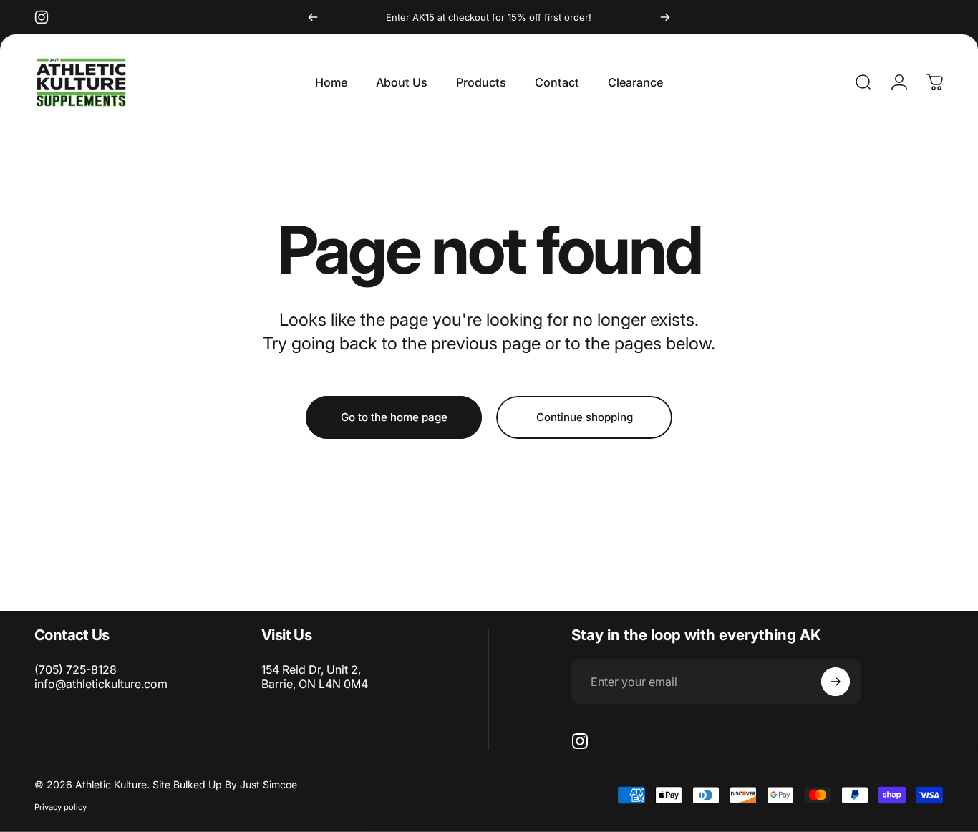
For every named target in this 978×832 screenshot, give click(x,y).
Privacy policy (60, 807)
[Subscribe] (835, 681)
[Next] (665, 17)
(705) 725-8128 (75, 669)
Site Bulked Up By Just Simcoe (224, 784)
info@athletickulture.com (101, 684)
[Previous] (313, 17)
